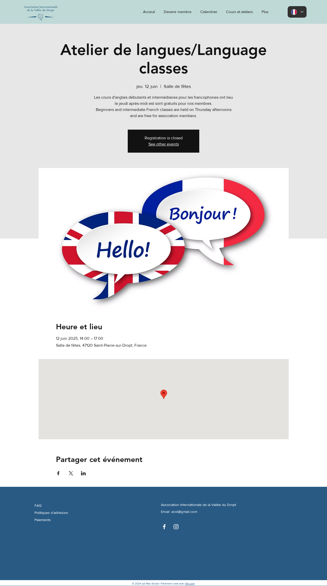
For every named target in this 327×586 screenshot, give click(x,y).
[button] (264, 12)
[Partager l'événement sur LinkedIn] (83, 473)
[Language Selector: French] (297, 12)
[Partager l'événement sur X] (70, 473)
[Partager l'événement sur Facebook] (58, 473)
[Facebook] (164, 526)
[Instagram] (176, 526)
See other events (163, 144)
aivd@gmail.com (184, 512)
